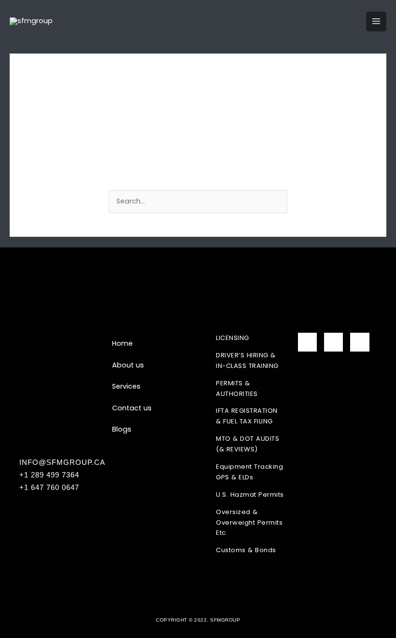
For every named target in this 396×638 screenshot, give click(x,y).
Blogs (121, 429)
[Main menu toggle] (376, 22)
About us (128, 365)
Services (126, 386)
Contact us (132, 408)
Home (122, 343)
